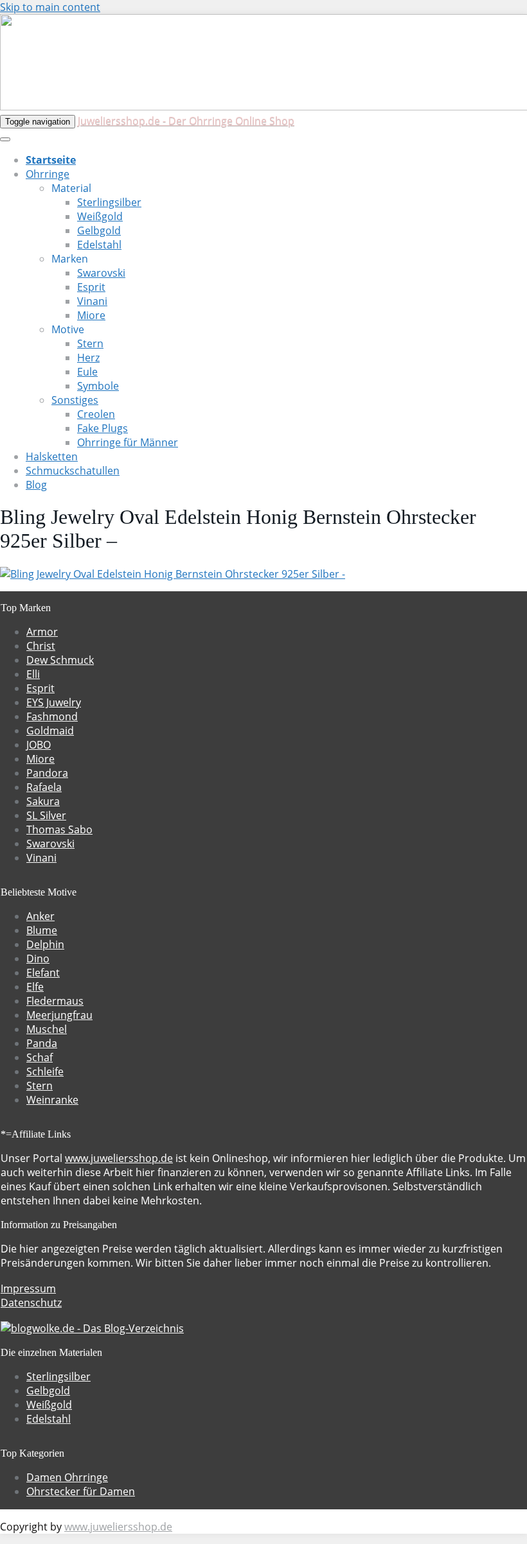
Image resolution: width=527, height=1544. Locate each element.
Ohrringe (47, 174)
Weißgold (100, 216)
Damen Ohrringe (67, 1477)
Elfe (35, 987)
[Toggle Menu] (5, 139)
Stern (90, 343)
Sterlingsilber (109, 202)
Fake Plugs (102, 428)
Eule (87, 372)
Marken (69, 259)
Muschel (46, 1029)
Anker (40, 916)
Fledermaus (55, 1001)
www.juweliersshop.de (119, 1158)
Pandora (47, 773)
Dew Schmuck (60, 660)
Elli (33, 674)
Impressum (28, 1288)
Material (71, 188)
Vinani (92, 301)
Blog (36, 485)
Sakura (43, 801)
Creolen (96, 414)
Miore (91, 315)
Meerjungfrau (59, 1015)
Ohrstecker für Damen (80, 1491)
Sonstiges (74, 400)
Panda (41, 1043)
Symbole (98, 386)
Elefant (43, 973)
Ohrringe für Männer (127, 442)
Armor (42, 632)
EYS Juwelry (53, 702)
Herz (88, 358)
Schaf (39, 1057)
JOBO (38, 745)
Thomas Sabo (59, 829)
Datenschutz (31, 1303)
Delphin (45, 944)
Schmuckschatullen (73, 471)
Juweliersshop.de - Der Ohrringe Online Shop (186, 121)
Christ (40, 646)
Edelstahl (99, 245)
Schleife (45, 1071)
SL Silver (46, 815)
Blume (41, 930)
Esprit (91, 287)
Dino (37, 958)
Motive (67, 329)
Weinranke (52, 1100)
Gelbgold (99, 230)
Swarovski (101, 273)
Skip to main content (50, 7)
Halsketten (52, 456)
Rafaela (44, 787)
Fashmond (52, 716)
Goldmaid (50, 731)
